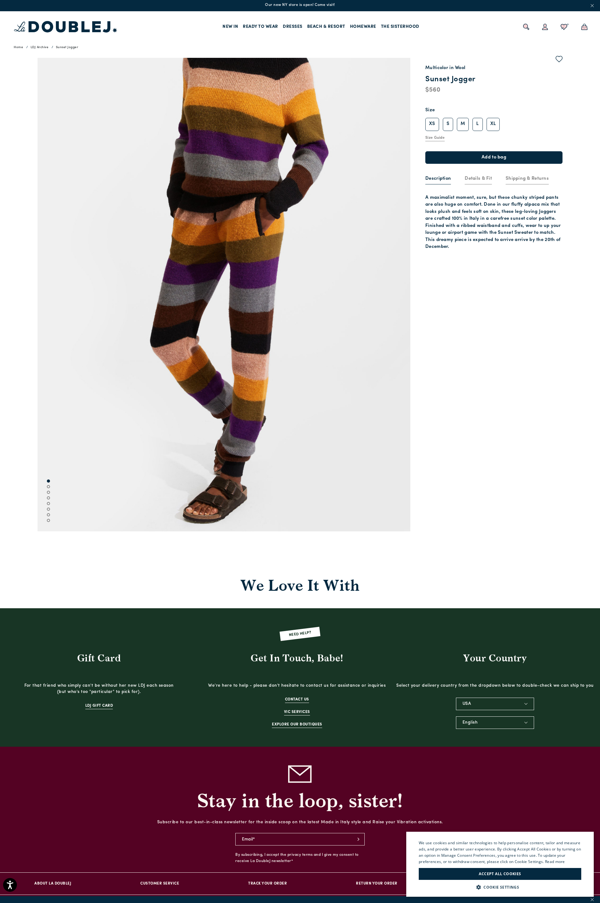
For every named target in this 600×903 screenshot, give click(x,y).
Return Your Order (377, 883)
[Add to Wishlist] (559, 60)
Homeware (363, 26)
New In (230, 26)
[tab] (438, 179)
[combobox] (495, 704)
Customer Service (159, 883)
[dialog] (500, 864)
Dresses (292, 26)
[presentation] (438, 179)
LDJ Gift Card (99, 706)
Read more (555, 861)
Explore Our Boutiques (297, 724)
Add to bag (494, 157)
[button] (500, 887)
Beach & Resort (326, 26)
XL (493, 124)
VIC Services (297, 712)
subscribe (358, 839)
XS (432, 124)
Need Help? (300, 634)
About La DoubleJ (52, 883)
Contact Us (297, 699)
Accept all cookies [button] (500, 873)
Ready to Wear (260, 26)
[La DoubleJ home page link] (65, 26)
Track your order (267, 883)
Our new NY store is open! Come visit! (300, 5)
